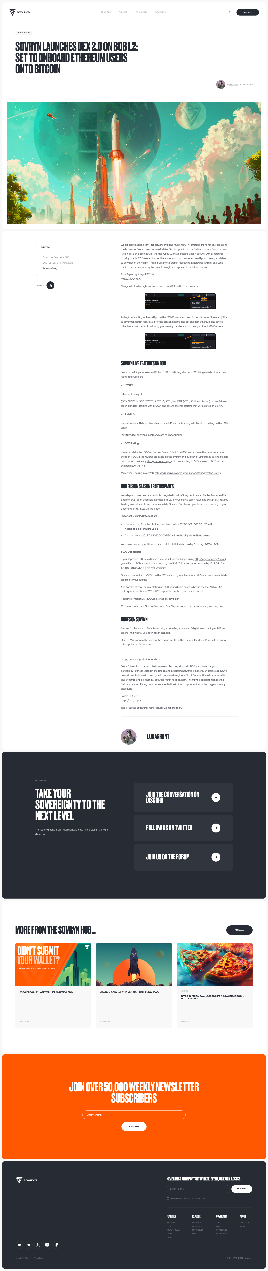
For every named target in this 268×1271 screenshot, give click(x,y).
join (218, 1223)
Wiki (194, 1234)
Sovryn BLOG (197, 1230)
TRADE (169, 1234)
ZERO (169, 1226)
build (218, 1226)
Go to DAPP (248, 12)
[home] (19, 12)
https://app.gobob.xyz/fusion (210, 559)
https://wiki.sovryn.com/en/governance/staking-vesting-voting (188, 473)
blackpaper (197, 1223)
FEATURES (171, 1216)
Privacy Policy (39, 1258)
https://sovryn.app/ (131, 278)
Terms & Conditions (22, 1258)
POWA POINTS (221, 1234)
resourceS (197, 1226)
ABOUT (243, 1216)
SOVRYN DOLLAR (173, 1230)
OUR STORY (244, 1223)
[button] (105, 12)
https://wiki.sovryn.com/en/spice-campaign (156, 598)
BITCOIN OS (171, 1223)
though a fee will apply (159, 461)
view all (239, 930)
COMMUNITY (221, 1216)
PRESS (242, 1226)
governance (221, 1230)
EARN (169, 1237)
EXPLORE (196, 1216)
